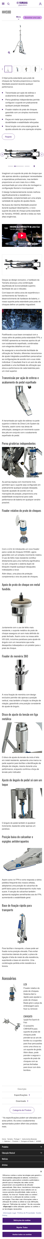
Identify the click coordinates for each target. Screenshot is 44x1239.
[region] (22, 1203)
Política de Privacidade (26, 1213)
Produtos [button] (5, 1146)
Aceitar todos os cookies (22, 1234)
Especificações (20, 1095)
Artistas (5, 1164)
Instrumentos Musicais (29, 1139)
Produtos (15, 1141)
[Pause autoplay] (34, 166)
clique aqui (7, 1206)
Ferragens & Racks (27, 1141)
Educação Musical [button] (8, 1152)
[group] (8, 69)
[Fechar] (41, 1171)
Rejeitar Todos (22, 1227)
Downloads (21, 1101)
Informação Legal (9, 1213)
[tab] (10, 166)
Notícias (5, 1158)
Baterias (7, 1141)
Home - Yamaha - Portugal (11, 1139)
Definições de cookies (22, 1220)
